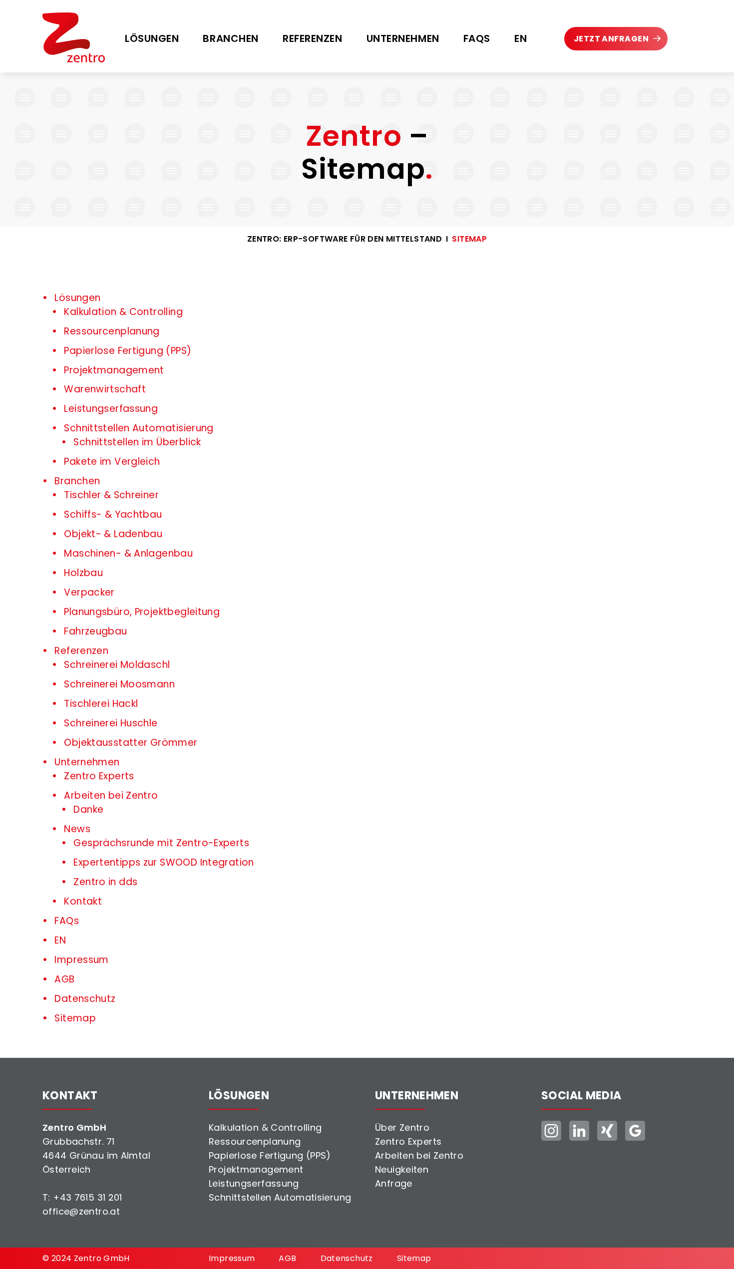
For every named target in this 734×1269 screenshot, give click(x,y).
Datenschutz (347, 1258)
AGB (287, 1258)
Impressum (232, 1258)
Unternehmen (403, 38)
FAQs (476, 38)
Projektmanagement (256, 1169)
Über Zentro (402, 1127)
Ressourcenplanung (255, 1141)
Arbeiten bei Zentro (419, 1155)
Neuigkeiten (401, 1169)
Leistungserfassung (254, 1183)
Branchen (230, 38)
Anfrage (393, 1183)
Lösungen (152, 38)
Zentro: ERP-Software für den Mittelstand (344, 239)
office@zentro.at (81, 1211)
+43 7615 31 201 (87, 1197)
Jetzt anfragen (611, 38)
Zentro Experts (408, 1141)
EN (520, 38)
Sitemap (469, 239)
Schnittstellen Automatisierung (280, 1197)
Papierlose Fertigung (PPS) (270, 1155)
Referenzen (313, 38)
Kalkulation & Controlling (265, 1127)
